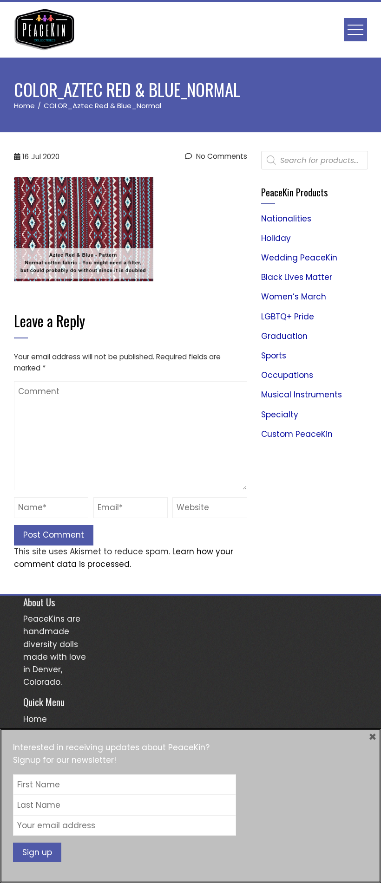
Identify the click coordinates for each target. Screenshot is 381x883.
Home (35, 719)
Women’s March (293, 296)
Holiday (276, 238)
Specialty (279, 414)
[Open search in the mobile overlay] (314, 160)
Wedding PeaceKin (299, 257)
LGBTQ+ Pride (287, 316)
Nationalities (286, 218)
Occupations (287, 375)
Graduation (284, 336)
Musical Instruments (301, 394)
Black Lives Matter (296, 277)
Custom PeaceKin (297, 434)
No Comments (220, 156)
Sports (273, 355)
